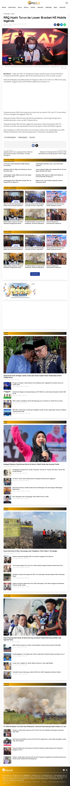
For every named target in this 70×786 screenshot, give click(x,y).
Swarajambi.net (24, 778)
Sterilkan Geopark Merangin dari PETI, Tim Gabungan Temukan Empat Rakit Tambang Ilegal (38, 575)
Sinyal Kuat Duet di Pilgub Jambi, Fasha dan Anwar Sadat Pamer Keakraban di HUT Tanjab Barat (33, 376)
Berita (5, 25)
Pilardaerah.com (51, 777)
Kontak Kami (36, 781)
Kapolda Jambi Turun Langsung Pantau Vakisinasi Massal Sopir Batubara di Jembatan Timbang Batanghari (18, 152)
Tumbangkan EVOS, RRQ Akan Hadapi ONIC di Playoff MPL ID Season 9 (17, 181)
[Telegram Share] (61, 24)
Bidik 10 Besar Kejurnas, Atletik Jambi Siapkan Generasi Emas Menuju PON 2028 (37, 645)
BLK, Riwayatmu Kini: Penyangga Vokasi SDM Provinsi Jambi (31, 496)
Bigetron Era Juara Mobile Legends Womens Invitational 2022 (49, 181)
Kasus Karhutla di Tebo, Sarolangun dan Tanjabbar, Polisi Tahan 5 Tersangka (30, 551)
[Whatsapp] (64, 24)
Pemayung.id (44, 778)
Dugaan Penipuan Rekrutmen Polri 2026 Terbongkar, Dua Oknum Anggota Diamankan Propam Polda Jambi (38, 584)
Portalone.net (55, 778)
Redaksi (44, 781)
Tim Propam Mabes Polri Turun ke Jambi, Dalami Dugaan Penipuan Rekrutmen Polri (38, 565)
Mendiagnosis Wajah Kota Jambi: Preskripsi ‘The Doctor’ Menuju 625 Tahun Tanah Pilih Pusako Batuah (39, 470)
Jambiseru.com (36, 775)
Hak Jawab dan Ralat (24, 781)
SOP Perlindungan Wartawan (57, 781)
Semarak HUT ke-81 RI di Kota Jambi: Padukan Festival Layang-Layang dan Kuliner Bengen (55, 204)
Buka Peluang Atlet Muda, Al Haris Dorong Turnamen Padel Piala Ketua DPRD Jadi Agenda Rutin (32, 639)
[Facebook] (33, 145)
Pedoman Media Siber (10, 781)
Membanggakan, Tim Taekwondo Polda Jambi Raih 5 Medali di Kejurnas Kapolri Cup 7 (39, 654)
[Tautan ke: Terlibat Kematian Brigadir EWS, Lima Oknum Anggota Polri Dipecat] (7, 559)
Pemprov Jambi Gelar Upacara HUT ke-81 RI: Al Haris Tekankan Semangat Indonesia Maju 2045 (38, 730)
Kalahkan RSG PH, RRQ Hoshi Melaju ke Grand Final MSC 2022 (17, 170)
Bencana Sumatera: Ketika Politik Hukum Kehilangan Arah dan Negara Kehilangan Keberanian (37, 488)
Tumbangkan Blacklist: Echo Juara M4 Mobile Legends (49, 164)
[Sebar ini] (55, 24)
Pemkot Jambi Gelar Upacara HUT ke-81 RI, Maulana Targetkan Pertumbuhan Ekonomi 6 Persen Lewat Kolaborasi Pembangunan (39, 757)
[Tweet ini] (58, 24)
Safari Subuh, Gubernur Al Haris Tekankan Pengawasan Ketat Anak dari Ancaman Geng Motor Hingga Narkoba (13, 222)
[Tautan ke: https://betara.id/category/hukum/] (66, 508)
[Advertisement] (35, 97)
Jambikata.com (28, 777)
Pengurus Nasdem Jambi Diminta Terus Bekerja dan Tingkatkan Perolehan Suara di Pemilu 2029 (38, 383)
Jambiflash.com (47, 775)
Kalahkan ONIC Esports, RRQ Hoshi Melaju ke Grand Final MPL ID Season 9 (49, 175)
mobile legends (22, 137)
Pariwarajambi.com (10, 778)
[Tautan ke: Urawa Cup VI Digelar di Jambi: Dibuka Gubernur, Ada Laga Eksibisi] (7, 666)
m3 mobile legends (10, 137)
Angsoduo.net (6, 777)
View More (35, 274)
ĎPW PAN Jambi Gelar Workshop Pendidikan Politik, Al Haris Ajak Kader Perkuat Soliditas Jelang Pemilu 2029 (39, 410)
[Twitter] (36, 145)
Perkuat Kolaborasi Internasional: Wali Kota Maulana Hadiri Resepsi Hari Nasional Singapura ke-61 (55, 222)
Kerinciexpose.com (18, 780)
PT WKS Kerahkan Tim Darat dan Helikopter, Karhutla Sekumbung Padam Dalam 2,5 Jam (35, 222)
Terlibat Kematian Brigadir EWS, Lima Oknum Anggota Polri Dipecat (33, 556)
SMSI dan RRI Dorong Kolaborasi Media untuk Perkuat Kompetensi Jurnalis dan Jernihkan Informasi (14, 204)
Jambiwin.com (62, 777)
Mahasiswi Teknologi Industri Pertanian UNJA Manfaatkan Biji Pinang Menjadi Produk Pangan (52, 151)
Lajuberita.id (17, 777)
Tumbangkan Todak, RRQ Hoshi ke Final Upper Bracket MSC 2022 (17, 175)
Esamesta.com (39, 777)
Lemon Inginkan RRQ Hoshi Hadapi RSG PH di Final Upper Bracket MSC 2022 (51, 170)
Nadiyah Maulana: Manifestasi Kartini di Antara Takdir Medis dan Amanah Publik (31, 464)
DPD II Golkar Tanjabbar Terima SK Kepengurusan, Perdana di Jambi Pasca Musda (38, 401)
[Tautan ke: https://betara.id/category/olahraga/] (66, 595)
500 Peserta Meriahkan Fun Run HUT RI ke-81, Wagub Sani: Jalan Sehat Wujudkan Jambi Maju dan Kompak (39, 739)
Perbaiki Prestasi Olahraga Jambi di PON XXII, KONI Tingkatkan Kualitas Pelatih (37, 672)
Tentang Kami (6, 783)
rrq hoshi (32, 137)
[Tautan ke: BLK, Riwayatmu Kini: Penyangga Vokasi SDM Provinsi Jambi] (7, 499)
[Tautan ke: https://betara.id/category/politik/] (66, 333)
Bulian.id (34, 778)
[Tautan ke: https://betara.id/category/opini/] (66, 422)
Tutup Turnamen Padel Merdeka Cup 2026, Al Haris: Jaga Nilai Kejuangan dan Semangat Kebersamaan (34, 204)
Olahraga (9, 25)
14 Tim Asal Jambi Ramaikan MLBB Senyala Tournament (16, 164)
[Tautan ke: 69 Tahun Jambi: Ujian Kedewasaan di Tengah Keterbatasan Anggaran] (7, 481)
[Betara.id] (34, 2)
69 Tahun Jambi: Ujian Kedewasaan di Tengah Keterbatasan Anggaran (34, 478)
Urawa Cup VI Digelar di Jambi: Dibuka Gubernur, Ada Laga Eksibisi (33, 663)
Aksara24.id (5, 780)
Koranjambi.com (60, 775)
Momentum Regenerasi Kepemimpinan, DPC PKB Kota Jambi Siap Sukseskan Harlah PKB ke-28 (39, 392)
